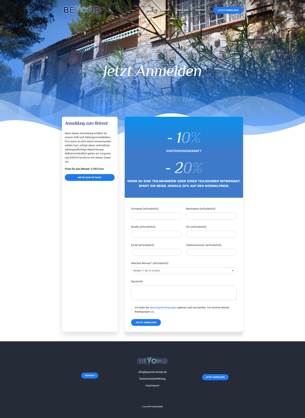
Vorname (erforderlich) (145, 208)
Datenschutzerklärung (152, 378)
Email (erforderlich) (142, 245)
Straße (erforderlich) (143, 226)
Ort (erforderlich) (196, 226)
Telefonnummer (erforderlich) (203, 245)
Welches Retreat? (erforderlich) (149, 263)
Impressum (152, 385)
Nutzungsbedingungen (163, 307)
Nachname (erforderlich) (200, 208)
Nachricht (137, 281)
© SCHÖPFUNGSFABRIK (152, 407)
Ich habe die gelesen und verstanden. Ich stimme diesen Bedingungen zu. (182, 309)
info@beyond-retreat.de (152, 372)
